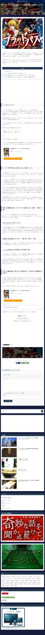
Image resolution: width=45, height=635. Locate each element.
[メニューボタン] (43, 1)
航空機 (21, 583)
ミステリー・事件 (6, 500)
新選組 (12, 582)
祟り (3, 583)
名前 (4, 395)
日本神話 (17, 582)
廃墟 (34, 580)
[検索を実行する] (42, 411)
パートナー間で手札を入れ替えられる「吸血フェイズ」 (15, 73)
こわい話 (13, 576)
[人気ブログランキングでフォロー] (8, 597)
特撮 (27, 582)
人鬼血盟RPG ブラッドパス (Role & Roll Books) (20, 148)
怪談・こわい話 (6, 503)
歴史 (4, 505)
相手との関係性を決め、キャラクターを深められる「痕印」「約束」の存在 (19, 75)
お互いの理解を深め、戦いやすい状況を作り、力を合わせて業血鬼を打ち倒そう (20, 77)
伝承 (33, 578)
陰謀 (16, 585)
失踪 (11, 580)
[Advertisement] (22, 90)
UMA (8, 576)
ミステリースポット (17, 578)
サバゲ (30, 576)
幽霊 (30, 580)
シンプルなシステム (8, 71)
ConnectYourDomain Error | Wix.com (11, 307)
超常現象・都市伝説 (7, 497)
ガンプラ (24, 576)
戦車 (3, 582)
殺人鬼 (22, 582)
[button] (17, 363)
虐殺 (29, 583)
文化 (7, 582)
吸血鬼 (3, 580)
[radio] (18, 318)
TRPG (10, 8)
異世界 (35, 582)
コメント (5, 378)
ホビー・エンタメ (4, 8)
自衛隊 (16, 583)
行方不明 (34, 583)
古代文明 (38, 578)
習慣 (11, 583)
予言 (23, 578)
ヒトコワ (9, 578)
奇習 (22, 580)
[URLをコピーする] (28, 363)
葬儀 (25, 583)
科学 (7, 583)
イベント (18, 576)
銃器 (8, 585)
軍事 (3, 585)
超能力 (38, 583)
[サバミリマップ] (22, 1)
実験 (26, 580)
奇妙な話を (17, 580)
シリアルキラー (36, 576)
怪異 (38, 580)
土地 (8, 580)
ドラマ (4, 578)
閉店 (12, 585)
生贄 (31, 582)
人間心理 (28, 578)
